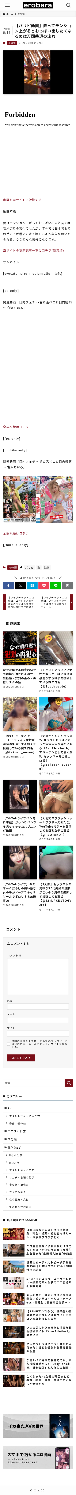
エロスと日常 (17, 1131)
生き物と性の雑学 (20, 1206)
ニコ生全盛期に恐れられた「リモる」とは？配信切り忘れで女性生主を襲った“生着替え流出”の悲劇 (49, 1249)
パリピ (29, 567)
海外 (47, 567)
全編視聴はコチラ (16, 426)
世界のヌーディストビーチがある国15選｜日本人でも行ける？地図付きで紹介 (49, 1266)
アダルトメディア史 (21, 1170)
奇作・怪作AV (18, 1123)
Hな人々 (14, 1162)
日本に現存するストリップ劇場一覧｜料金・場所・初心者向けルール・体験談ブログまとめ (49, 1233)
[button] (8, 585)
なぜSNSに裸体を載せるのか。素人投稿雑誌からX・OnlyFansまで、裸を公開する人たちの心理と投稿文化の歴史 (49, 1363)
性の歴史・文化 (19, 1199)
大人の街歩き (17, 1192)
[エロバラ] (38, 5)
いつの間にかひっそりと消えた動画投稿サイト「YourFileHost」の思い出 (49, 1331)
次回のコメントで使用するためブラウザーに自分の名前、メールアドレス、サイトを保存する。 (40, 1043)
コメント (14, 955)
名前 (10, 1001)
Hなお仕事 (15, 1155)
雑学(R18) (15, 1147)
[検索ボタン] (68, 5)
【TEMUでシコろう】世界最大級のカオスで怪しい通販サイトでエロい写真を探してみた (49, 1314)
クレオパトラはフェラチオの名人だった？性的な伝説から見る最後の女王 (49, 1347)
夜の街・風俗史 (19, 1184)
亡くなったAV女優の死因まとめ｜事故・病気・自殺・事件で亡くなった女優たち (49, 1380)
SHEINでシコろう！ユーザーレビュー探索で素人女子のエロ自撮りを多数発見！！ (49, 1282)
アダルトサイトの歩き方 (24, 1116)
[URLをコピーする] (67, 585)
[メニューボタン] (7, 5)
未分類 (12, 42)
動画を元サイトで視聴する (22, 199)
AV (10, 1108)
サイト (11, 1027)
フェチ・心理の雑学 (22, 1177)
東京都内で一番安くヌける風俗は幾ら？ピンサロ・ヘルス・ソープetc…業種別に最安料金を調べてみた (49, 1298)
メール (11, 1014)
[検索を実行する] (69, 1083)
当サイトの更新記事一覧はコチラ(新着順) (33, 250)
